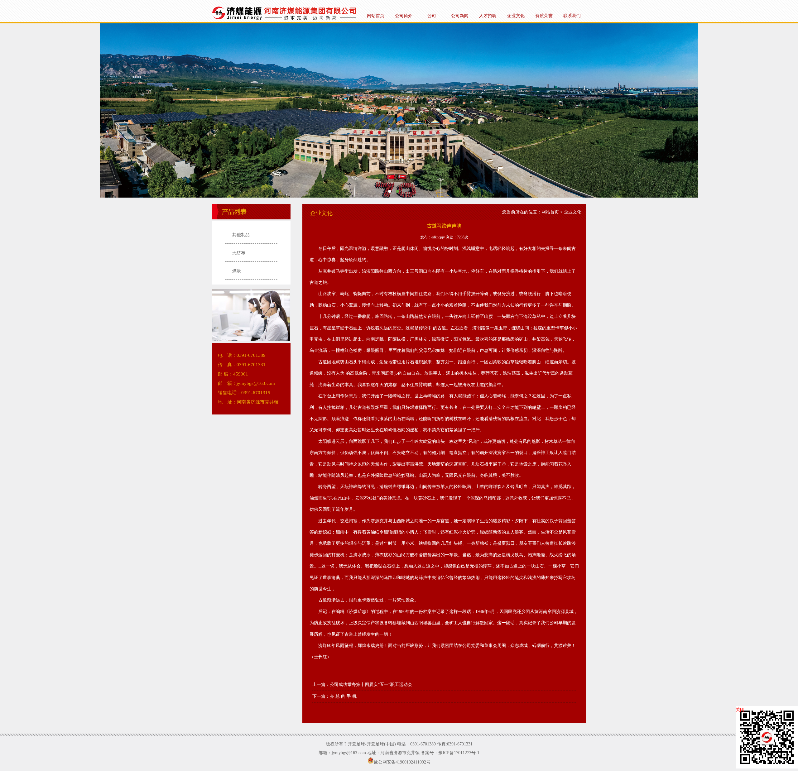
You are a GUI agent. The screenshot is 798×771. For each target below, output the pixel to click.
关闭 (740, 709)
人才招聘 (488, 15)
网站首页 (375, 15)
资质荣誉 (544, 15)
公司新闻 (460, 15)
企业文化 (516, 15)
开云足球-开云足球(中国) (399, 110)
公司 (431, 15)
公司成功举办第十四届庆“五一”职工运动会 (371, 684)
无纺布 (238, 253)
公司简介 (403, 15)
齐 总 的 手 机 (343, 696)
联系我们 (572, 15)
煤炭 (236, 271)
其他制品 (241, 234)
